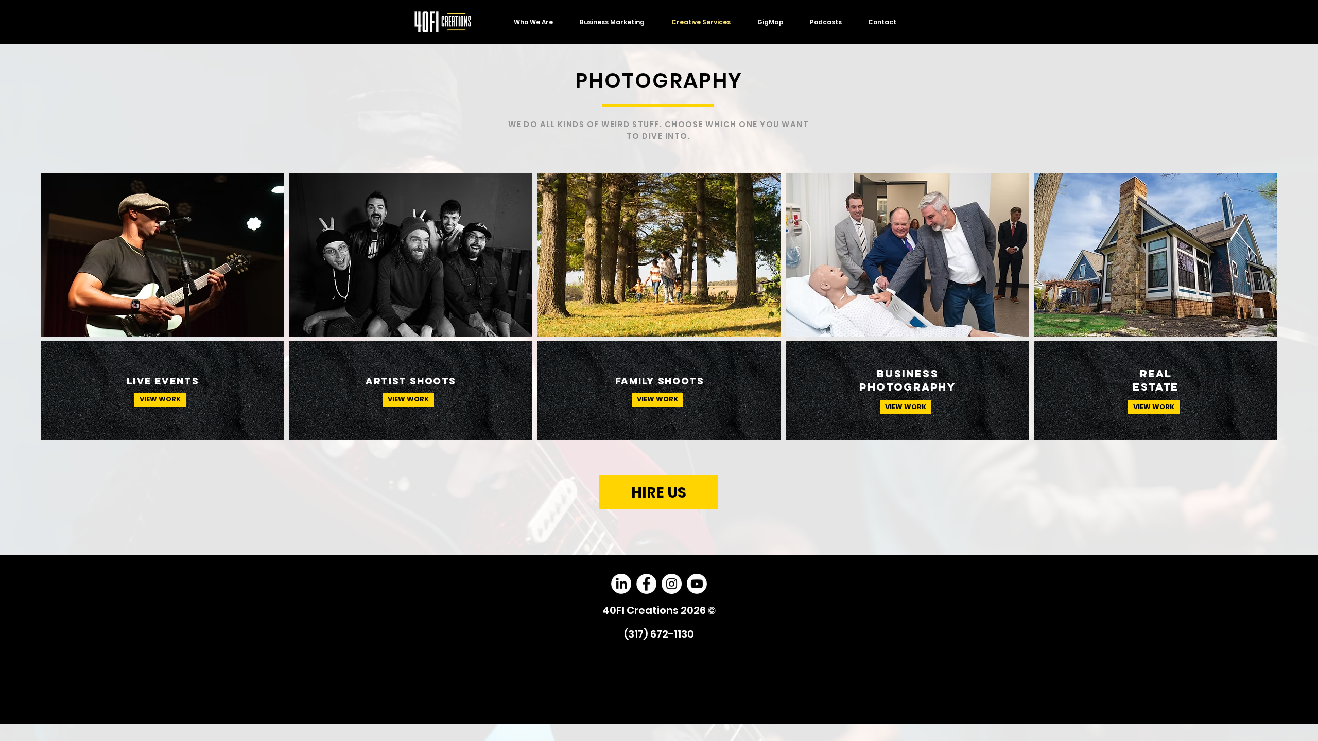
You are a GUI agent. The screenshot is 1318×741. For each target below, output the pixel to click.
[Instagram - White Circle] (672, 584)
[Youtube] (697, 584)
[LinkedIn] (621, 584)
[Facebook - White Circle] (646, 584)
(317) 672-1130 (659, 634)
